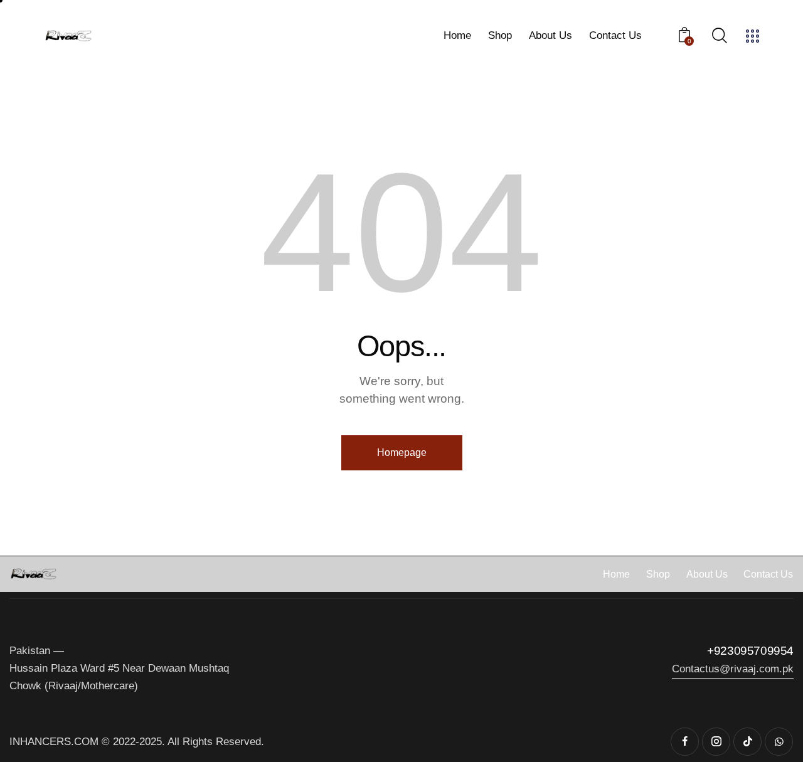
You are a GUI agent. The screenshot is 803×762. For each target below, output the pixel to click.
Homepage (402, 452)
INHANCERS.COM (53, 742)
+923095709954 (750, 650)
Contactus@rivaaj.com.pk (733, 669)
